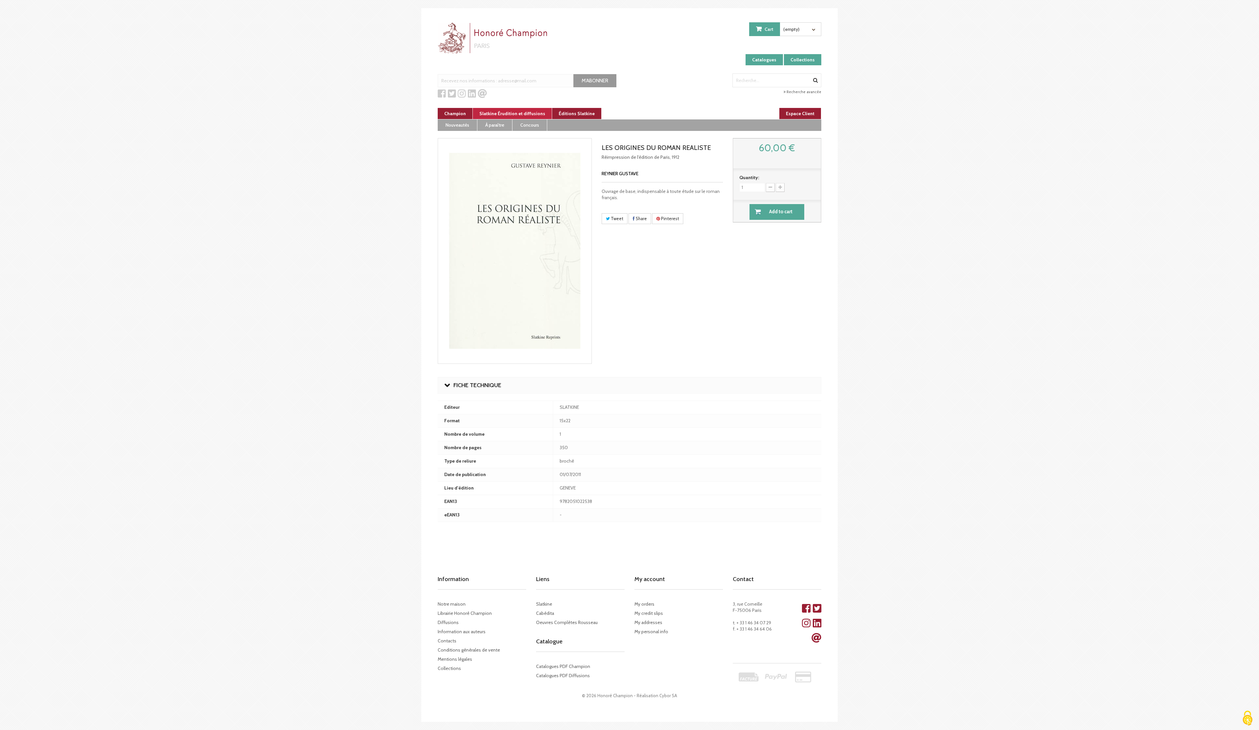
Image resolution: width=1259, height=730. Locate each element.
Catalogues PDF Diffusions (563, 675)
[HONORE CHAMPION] (494, 38)
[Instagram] (462, 93)
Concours (529, 125)
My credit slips (648, 613)
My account (649, 579)
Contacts (447, 641)
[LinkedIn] (472, 93)
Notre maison (452, 604)
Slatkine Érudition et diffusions (512, 113)
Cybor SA (668, 695)
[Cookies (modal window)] (1247, 718)
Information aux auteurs (462, 632)
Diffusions (448, 622)
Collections (802, 60)
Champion (455, 113)
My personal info (651, 632)
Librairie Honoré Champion (465, 613)
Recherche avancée (803, 92)
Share (641, 218)
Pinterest (669, 218)
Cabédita (545, 613)
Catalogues (764, 60)
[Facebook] (442, 93)
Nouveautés (457, 125)
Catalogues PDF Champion (563, 666)
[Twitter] (452, 93)
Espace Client (800, 113)
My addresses (648, 622)
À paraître (494, 125)
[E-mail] (482, 93)
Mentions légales (455, 659)
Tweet (616, 218)
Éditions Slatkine (577, 113)
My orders (644, 604)
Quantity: (749, 177)
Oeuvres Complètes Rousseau (567, 622)
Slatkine (544, 604)
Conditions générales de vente (469, 650)
